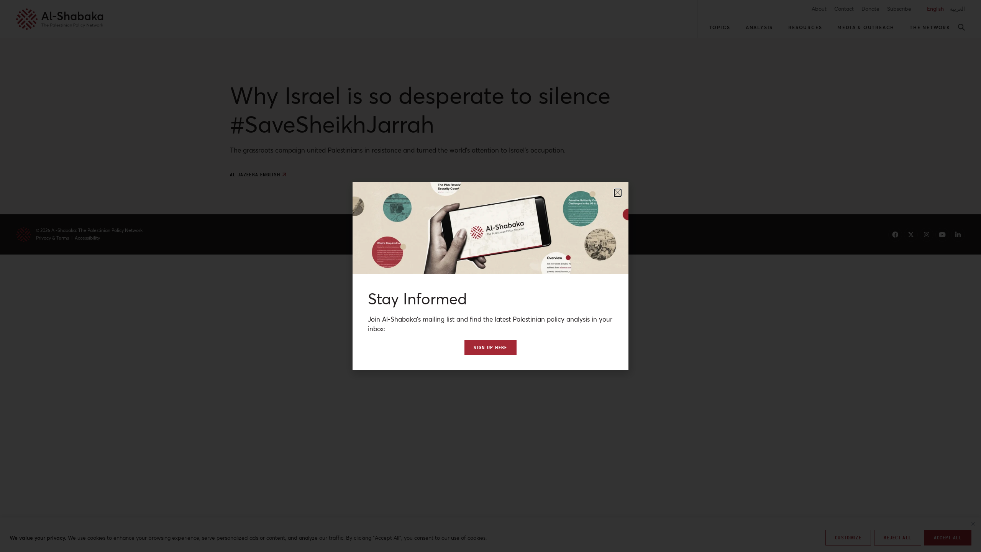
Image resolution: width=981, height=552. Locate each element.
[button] (618, 192)
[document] (490, 276)
